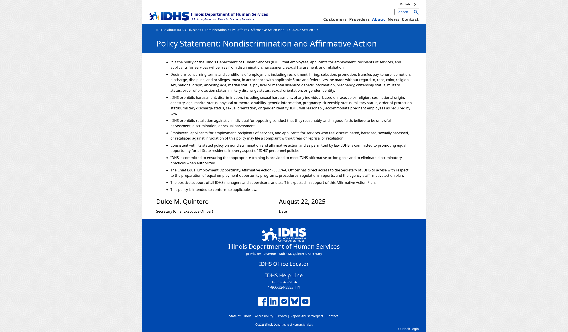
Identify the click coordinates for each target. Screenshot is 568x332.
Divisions (194, 30)
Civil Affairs (238, 30)
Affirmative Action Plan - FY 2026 (275, 30)
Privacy (281, 316)
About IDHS (175, 30)
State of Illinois (240, 316)
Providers (359, 19)
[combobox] (408, 4)
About (378, 19)
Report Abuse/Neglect (306, 316)
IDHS (160, 30)
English (405, 4)
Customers (335, 19)
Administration (216, 30)
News (394, 19)
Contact (410, 19)
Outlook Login (408, 329)
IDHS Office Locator (284, 263)
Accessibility (264, 316)
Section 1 (309, 30)
